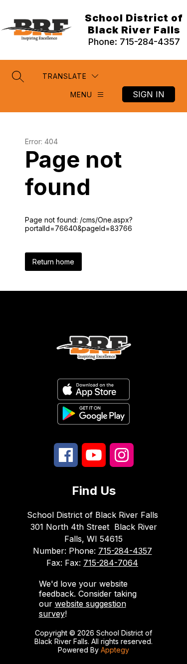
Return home (53, 261)
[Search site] (18, 76)
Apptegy (115, 650)
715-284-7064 (110, 563)
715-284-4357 (125, 551)
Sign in (149, 94)
